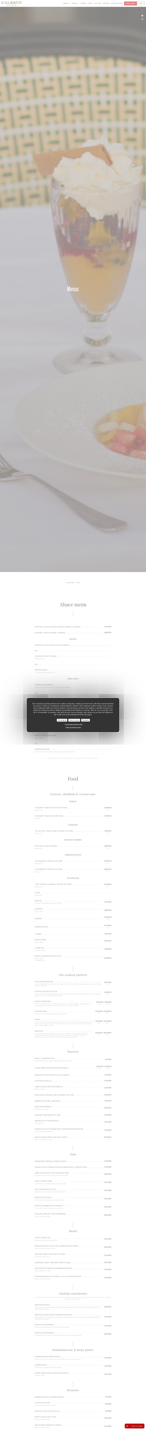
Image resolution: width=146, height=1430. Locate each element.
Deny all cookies (74, 720)
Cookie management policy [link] (73, 727)
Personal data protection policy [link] (74, 724)
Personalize (85, 720)
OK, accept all (62, 720)
